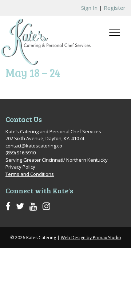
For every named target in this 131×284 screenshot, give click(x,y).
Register (115, 7)
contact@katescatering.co (33, 145)
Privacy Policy (20, 166)
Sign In (89, 7)
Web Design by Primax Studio (91, 237)
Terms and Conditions (29, 174)
